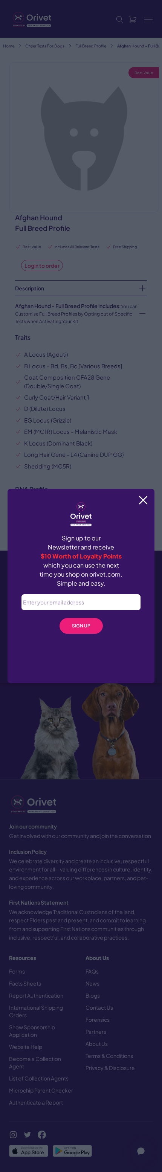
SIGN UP (81, 626)
